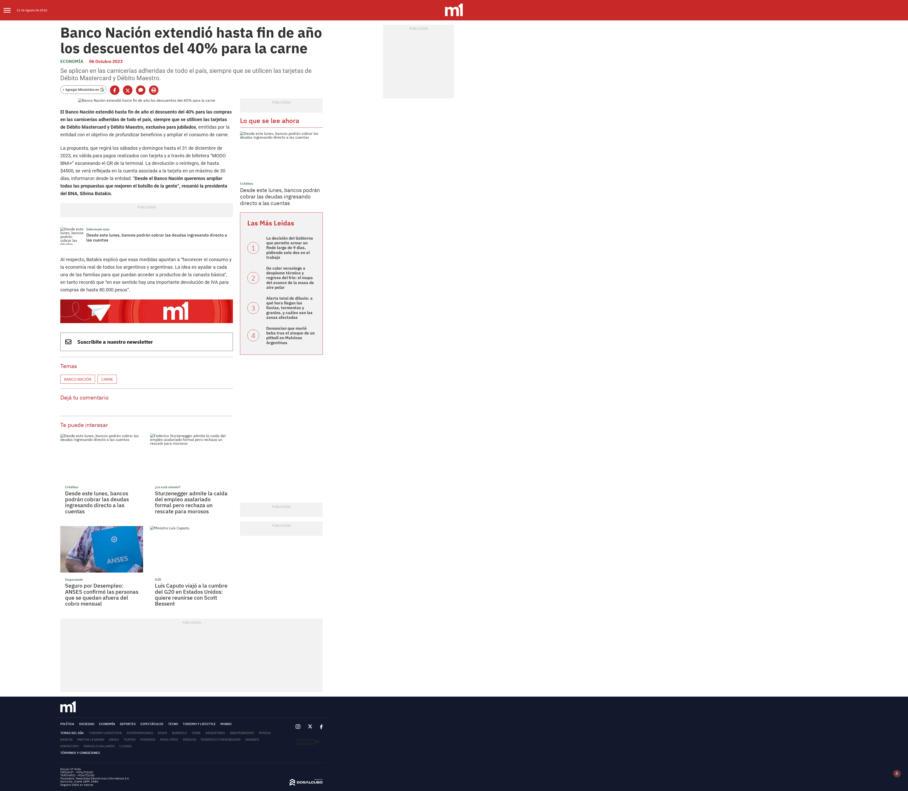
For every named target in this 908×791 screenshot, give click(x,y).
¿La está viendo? (167, 487)
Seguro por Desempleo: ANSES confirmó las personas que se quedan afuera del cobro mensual (101, 594)
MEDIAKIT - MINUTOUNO (76, 772)
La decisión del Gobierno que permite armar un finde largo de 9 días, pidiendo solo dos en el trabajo (289, 248)
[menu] (10, 10)
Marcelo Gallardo (99, 746)
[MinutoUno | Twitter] (310, 727)
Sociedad (86, 724)
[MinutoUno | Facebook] (319, 726)
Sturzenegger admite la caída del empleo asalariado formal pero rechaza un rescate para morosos (191, 502)
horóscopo (69, 746)
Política (67, 724)
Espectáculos (151, 724)
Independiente (242, 733)
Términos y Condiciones (80, 753)
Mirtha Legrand (90, 740)
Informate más (97, 229)
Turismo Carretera (105, 733)
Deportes (128, 724)
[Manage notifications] (897, 773)
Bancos (66, 740)
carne (107, 379)
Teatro (129, 740)
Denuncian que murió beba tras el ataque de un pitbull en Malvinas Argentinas (290, 335)
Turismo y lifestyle (199, 724)
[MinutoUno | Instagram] (298, 726)
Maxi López (169, 740)
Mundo (225, 724)
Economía (71, 61)
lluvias (125, 746)
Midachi (189, 740)
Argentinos (215, 733)
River (162, 733)
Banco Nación (77, 379)
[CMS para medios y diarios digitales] (306, 784)
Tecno (173, 724)
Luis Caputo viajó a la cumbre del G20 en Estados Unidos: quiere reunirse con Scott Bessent (191, 594)
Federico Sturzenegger (220, 740)
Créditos (71, 487)
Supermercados (140, 733)
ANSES (114, 740)
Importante (74, 579)
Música (265, 733)
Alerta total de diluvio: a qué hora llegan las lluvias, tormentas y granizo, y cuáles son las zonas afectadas (289, 308)
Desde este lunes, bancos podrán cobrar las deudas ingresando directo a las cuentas (156, 237)
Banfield (179, 733)
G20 (158, 579)
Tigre (196, 733)
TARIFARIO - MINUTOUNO (77, 775)
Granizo (252, 740)
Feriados (147, 740)
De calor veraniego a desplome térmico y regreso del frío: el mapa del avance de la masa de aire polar (290, 278)
